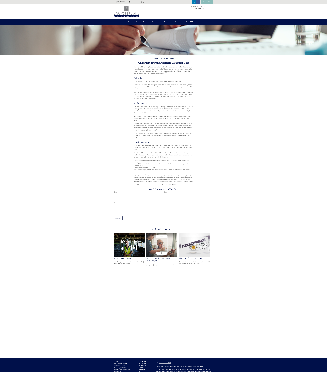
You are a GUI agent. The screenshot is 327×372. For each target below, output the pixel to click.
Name (115, 192)
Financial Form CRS (165, 363)
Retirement (142, 363)
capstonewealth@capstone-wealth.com (143, 2)
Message (116, 203)
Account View (207, 2)
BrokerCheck (199, 366)
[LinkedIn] (194, 2)
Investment (142, 365)
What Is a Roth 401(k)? (123, 258)
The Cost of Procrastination (190, 258)
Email (166, 192)
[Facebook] (198, 2)
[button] (129, 22)
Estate (141, 367)
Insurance (142, 369)
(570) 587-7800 (122, 364)
